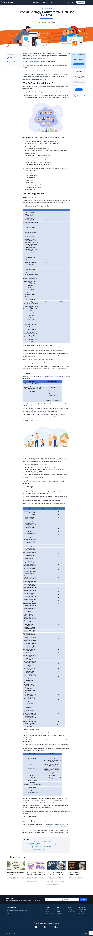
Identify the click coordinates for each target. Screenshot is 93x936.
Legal (47, 916)
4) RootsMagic (28, 487)
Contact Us (81, 913)
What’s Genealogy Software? (12, 58)
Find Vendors (36, 2)
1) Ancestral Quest (29, 197)
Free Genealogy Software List (13, 61)
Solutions (52, 2)
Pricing (58, 911)
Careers (47, 915)
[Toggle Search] (68, 2)
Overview (59, 909)
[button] (74, 95)
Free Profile (59, 913)
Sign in (72, 2)
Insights (45, 2)
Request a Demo (81, 2)
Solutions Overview (83, 909)
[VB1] (58, 724)
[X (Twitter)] (83, 933)
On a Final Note (11, 64)
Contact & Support (49, 913)
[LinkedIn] (86, 933)
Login (47, 909)
